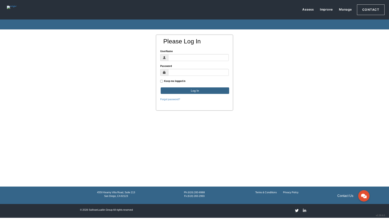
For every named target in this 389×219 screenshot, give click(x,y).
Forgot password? (170, 99)
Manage (345, 9)
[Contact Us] (364, 196)
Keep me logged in (174, 81)
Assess (308, 9)
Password (166, 66)
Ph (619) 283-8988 (194, 192)
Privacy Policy (290, 192)
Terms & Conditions (266, 192)
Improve (326, 9)
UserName (166, 51)
